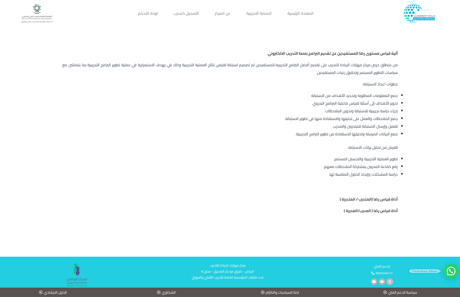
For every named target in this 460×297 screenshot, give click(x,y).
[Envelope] (374, 281)
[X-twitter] (389, 281)
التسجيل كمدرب (186, 13)
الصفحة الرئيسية (301, 13)
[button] (382, 273)
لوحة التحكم (148, 13)
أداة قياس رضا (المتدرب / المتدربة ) (369, 199)
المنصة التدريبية (259, 13)
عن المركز (222, 13)
